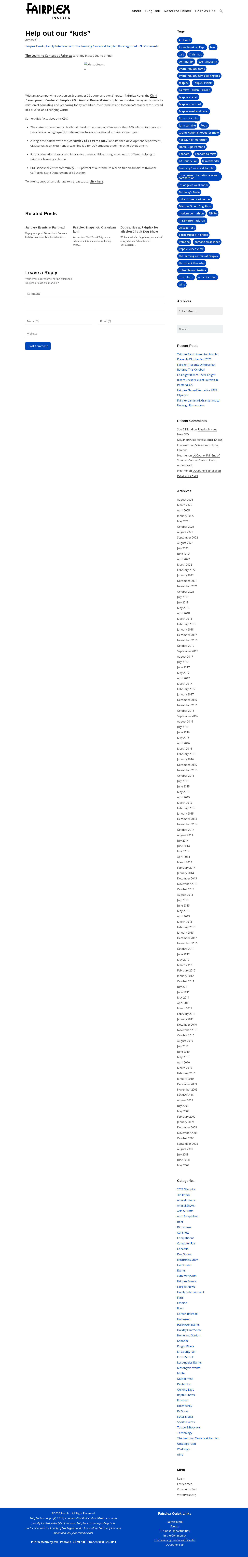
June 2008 (183, 1160)
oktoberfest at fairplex (193, 235)
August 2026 (185, 499)
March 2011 (184, 1008)
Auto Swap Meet (187, 1216)
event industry (207, 61)
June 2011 (183, 992)
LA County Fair (188, 161)
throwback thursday (192, 263)
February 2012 (186, 970)
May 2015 (183, 792)
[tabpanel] (47, 230)
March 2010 (184, 1068)
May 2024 (183, 521)
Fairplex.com (175, 1522)
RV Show (182, 1411)
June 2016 (183, 732)
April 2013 (183, 916)
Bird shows (184, 1227)
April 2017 (183, 678)
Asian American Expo (192, 47)
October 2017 (185, 646)
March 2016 (184, 748)
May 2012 (183, 959)
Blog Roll (152, 11)
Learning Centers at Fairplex (197, 168)
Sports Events (186, 1422)
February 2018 (186, 624)
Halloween (183, 1319)
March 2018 (184, 619)
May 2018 (183, 608)
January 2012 (185, 976)
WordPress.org (186, 1495)
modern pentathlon (191, 213)
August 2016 (185, 721)
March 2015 (184, 803)
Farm (180, 1297)
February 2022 (186, 570)
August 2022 (185, 543)
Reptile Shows (186, 1395)
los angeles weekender (193, 185)
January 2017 (185, 694)
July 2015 (182, 781)
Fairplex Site (205, 11)
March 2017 (184, 683)
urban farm (186, 277)
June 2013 (183, 905)
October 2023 (185, 527)
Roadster (183, 1400)
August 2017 (185, 656)
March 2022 (184, 564)
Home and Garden (188, 1335)
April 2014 (183, 857)
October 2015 (185, 775)
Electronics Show (187, 1260)
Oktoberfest (187, 228)
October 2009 (185, 1095)
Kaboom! (184, 154)
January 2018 (185, 629)
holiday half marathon (193, 140)
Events (181, 1270)
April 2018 (183, 613)
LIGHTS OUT (185, 1357)
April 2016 (183, 743)
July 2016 (182, 727)
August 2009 (185, 1100)
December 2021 (187, 581)
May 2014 (183, 851)
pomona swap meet (207, 242)
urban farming (207, 277)
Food (204, 125)
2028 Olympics (186, 1189)
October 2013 (185, 889)
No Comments (149, 46)
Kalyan (181, 440)
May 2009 (183, 1111)
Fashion (182, 1303)
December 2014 (187, 819)
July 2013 (182, 900)
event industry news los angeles (199, 76)
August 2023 (185, 532)
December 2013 (187, 878)
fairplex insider (188, 97)
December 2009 (187, 1084)
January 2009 (185, 1122)
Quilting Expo (185, 1389)
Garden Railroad (187, 1314)
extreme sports (187, 1276)
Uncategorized (127, 46)
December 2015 (187, 765)
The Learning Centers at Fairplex (96, 46)
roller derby (184, 1406)
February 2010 (186, 1073)
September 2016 (187, 716)
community (186, 61)
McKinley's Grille (189, 192)
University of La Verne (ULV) (88, 141)
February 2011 (186, 1014)
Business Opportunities (175, 1531)
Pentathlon (184, 1384)
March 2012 (184, 965)
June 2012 (183, 954)
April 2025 (183, 510)
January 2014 (185, 873)
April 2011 (183, 1003)
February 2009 (186, 1116)
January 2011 (185, 1019)
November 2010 (187, 1030)
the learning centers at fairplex (198, 256)
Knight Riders (185, 1346)
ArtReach (185, 40)
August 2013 (185, 895)
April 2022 (183, 559)
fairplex (183, 83)
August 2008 (185, 1149)
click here (96, 181)
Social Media (185, 1416)
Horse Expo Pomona (192, 147)
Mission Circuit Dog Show (195, 206)
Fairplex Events (35, 46)
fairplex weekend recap (193, 111)
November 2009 (187, 1089)
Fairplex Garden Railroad (194, 90)
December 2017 (187, 635)
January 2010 (185, 1079)
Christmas (195, 54)
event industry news (192, 69)
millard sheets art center (194, 199)
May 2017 (183, 673)
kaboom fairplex (205, 154)
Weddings (183, 1449)
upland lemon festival (192, 270)
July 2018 (182, 602)
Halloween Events (188, 1324)
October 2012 (185, 949)
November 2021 (187, 586)
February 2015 (186, 808)
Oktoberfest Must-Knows (206, 440)
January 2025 (185, 516)
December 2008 (187, 1127)
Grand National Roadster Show (199, 132)
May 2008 (183, 1165)
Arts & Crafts (185, 1211)
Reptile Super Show (191, 249)
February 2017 (186, 689)
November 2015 (187, 770)
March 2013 (184, 922)
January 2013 (185, 932)
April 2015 (183, 797)
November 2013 (187, 884)
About (136, 11)
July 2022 (182, 548)
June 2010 (183, 1052)
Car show (183, 1232)
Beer (180, 1222)
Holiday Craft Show (189, 1330)
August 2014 (185, 835)
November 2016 (187, 705)
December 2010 (187, 1024)
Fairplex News (186, 1287)
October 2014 (185, 830)
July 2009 (182, 1106)
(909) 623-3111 (106, 1542)
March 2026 (184, 505)
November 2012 (187, 943)
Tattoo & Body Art (188, 1427)
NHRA (213, 213)
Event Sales (184, 1265)
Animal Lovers (186, 1200)
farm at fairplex (189, 118)
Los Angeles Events (189, 1362)
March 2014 (184, 862)
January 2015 (185, 813)
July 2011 (182, 987)
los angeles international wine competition (198, 176)
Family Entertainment (60, 46)
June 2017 (183, 667)
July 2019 (182, 597)
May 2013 (183, 911)
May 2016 (183, 738)
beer (213, 47)
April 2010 (183, 1062)
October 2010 (185, 1035)
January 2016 (185, 759)
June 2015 (183, 786)
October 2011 (185, 981)
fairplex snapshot (190, 104)
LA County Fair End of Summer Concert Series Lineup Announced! (198, 460)
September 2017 (187, 651)
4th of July (183, 1195)
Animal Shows (186, 1205)
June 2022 (183, 554)
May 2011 (183, 997)
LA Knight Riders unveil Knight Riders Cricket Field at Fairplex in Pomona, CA (197, 380)
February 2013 (186, 927)
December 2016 (187, 700)
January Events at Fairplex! (45, 227)
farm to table (187, 125)
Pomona (184, 242)
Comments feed (187, 1489)
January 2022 (185, 575)
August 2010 (185, 1041)
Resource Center (177, 11)
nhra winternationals (192, 220)
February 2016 (186, 754)
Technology (184, 1433)
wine (182, 284)
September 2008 (187, 1144)
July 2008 (182, 1154)
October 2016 (185, 711)
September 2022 (187, 537)
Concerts (182, 1249)
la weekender (210, 161)
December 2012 (187, 938)
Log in (181, 1478)
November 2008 (187, 1133)
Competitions (185, 1238)
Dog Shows (184, 1254)
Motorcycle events (188, 1368)
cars (181, 54)
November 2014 (187, 824)
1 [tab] (95, 249)
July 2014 (182, 840)
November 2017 (187, 640)
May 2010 (183, 1057)
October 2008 (185, 1138)
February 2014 (186, 867)
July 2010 (182, 1046)
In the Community (174, 1535)
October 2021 (185, 591)
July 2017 (182, 662)
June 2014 (183, 846)
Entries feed (184, 1484)
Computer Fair (186, 1243)
